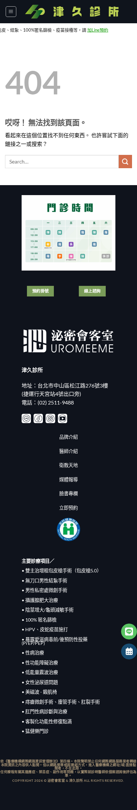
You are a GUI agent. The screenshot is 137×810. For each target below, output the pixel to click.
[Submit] (125, 161)
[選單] (11, 11)
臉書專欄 (68, 493)
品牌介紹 (68, 437)
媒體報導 (68, 479)
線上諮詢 (92, 291)
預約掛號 (40, 291)
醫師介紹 (68, 451)
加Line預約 (89, 30)
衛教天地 (68, 465)
